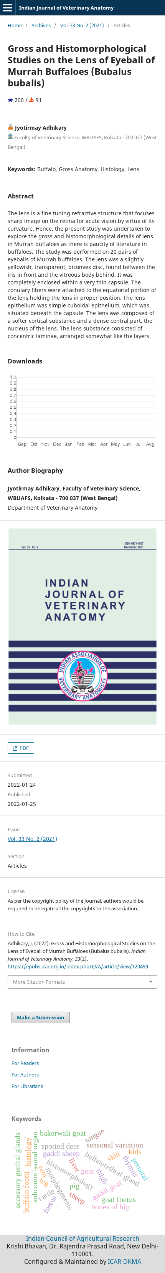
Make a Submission (40, 1017)
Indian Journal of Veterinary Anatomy (66, 7)
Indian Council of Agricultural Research (82, 1238)
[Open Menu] (7, 7)
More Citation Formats (39, 981)
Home (15, 25)
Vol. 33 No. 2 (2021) (82, 25)
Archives (41, 25)
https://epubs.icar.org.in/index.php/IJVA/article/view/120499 (78, 966)
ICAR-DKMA (124, 1261)
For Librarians (27, 1086)
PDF (23, 748)
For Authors (25, 1074)
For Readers (25, 1063)
